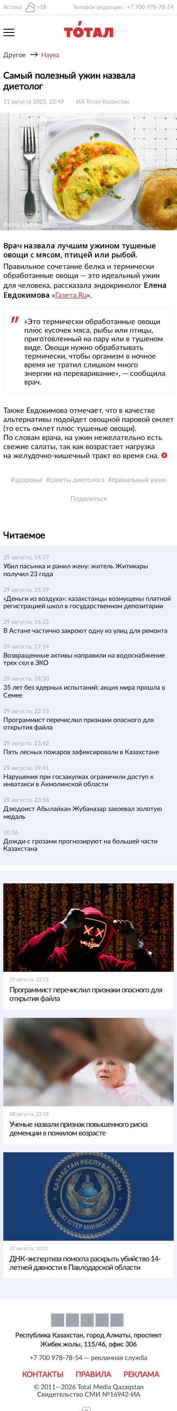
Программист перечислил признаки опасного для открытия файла (85, 995)
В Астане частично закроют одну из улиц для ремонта (85, 631)
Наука (50, 55)
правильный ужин (139, 480)
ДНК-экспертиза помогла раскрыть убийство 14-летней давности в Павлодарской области (85, 1264)
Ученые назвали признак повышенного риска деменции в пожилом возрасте (78, 1129)
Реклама (141, 1375)
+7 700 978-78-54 (150, 7)
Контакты (42, 1375)
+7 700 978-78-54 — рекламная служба (88, 1358)
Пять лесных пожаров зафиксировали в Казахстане (81, 752)
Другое (14, 55)
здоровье (28, 480)
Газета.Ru (71, 295)
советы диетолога (77, 480)
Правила (93, 1375)
